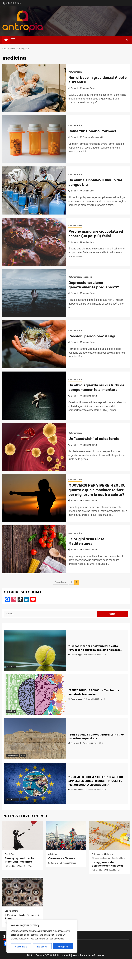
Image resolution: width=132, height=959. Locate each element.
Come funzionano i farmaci (92, 131)
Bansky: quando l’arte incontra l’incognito (19, 860)
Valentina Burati (90, 396)
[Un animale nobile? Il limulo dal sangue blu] (34, 190)
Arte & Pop (9, 854)
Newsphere (78, 955)
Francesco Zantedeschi (93, 137)
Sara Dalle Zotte (26, 866)
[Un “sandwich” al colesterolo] (34, 447)
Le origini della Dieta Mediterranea (86, 541)
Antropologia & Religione (102, 854)
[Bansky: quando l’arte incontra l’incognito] (22, 835)
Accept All (63, 946)
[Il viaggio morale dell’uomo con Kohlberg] (109, 835)
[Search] (127, 40)
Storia (23, 755)
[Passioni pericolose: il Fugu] (34, 344)
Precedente (60, 582)
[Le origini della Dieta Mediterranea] (34, 549)
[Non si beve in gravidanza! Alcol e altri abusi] (34, 88)
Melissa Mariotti (113, 870)
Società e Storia (12, 755)
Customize (21, 946)
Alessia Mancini (69, 863)
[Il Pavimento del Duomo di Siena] (22, 892)
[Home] (6, 40)
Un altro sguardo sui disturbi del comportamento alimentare (96, 387)
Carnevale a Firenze (61, 858)
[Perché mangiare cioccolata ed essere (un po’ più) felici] (34, 242)
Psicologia (87, 277)
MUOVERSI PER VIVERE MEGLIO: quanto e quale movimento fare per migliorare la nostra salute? (96, 490)
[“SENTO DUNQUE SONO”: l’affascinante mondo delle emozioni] (35, 694)
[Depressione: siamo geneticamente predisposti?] (34, 293)
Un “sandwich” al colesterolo (93, 439)
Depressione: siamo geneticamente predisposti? (93, 285)
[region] (41, 936)
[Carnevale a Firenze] (66, 835)
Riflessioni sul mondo (101, 858)
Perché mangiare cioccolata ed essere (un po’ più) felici (95, 233)
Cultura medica (75, 72)
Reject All (42, 946)
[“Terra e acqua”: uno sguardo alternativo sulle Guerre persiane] (35, 738)
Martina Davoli (89, 88)
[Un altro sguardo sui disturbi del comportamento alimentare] (34, 396)
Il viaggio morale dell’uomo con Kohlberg (107, 864)
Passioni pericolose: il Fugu (92, 336)
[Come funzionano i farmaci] (34, 139)
